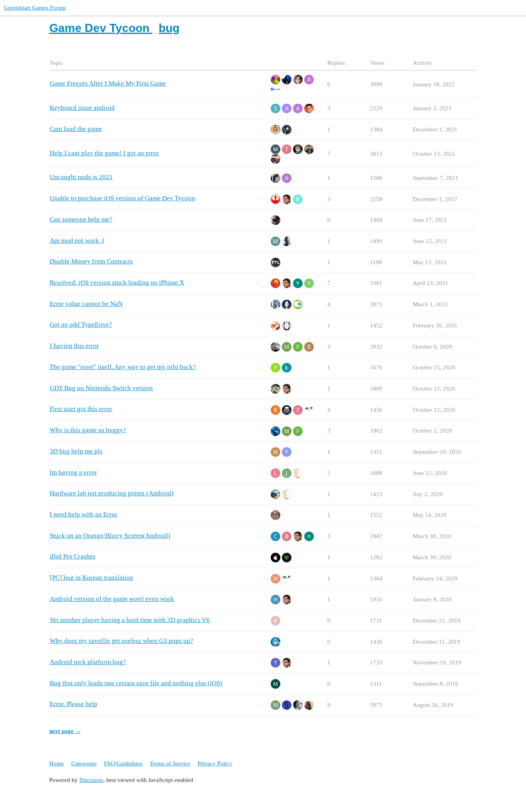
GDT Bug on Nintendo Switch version (101, 388)
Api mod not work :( (77, 240)
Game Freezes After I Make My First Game (108, 83)
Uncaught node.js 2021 (81, 177)
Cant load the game (76, 129)
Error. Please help (73, 704)
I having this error (74, 345)
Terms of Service (170, 763)
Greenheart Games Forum (35, 8)
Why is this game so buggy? (88, 430)
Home (56, 763)
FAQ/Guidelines (123, 763)
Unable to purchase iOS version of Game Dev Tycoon (122, 198)
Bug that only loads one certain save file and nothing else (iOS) (136, 683)
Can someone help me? (81, 219)
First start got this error (81, 409)
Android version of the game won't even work (112, 598)
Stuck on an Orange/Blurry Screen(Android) (110, 535)
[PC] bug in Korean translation (91, 577)
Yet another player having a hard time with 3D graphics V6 (130, 620)
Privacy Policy (215, 763)
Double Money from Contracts (91, 261)
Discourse (91, 780)
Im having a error (73, 472)
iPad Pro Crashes (72, 556)
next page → (65, 731)
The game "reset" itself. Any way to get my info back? (123, 367)
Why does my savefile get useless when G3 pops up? (121, 640)
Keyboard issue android (82, 107)
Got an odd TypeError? (81, 324)
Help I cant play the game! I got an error (104, 153)
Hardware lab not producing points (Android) (112, 493)
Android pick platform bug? (88, 662)
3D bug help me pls (76, 451)
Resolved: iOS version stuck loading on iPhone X (117, 282)
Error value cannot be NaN (86, 303)
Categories (84, 763)
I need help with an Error (83, 514)
